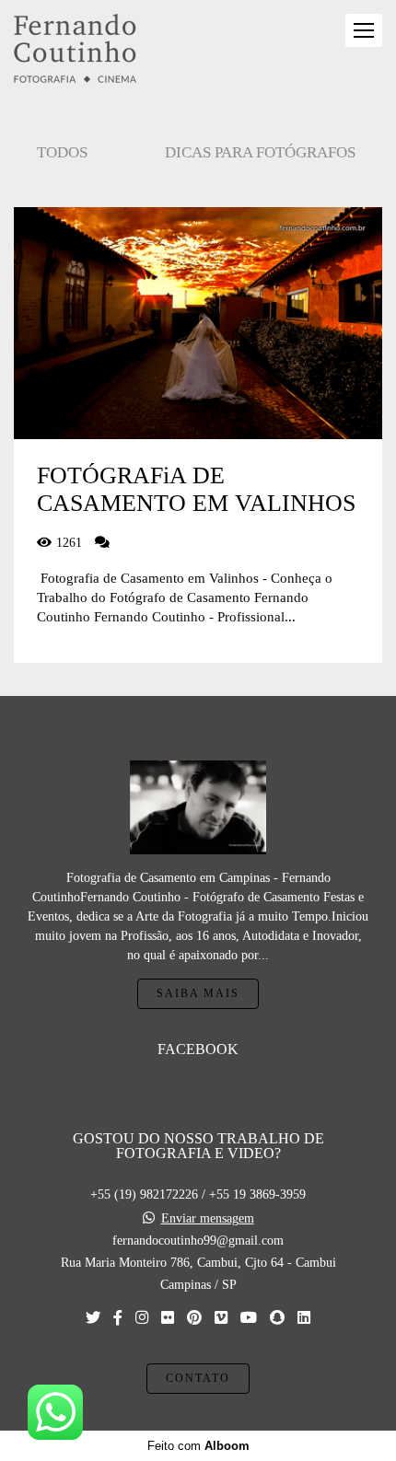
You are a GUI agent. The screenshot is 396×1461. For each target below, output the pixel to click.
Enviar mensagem (207, 1218)
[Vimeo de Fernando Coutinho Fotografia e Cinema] (221, 1318)
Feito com (198, 1446)
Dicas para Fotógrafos (260, 152)
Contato (198, 1379)
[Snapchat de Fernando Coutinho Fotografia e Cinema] (277, 1318)
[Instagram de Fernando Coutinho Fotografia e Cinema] (141, 1318)
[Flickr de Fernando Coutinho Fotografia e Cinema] (167, 1318)
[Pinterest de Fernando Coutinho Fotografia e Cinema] (194, 1318)
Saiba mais (198, 994)
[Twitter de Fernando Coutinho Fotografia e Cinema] (93, 1318)
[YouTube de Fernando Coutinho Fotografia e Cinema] (248, 1318)
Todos (62, 152)
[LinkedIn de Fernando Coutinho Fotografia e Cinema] (303, 1318)
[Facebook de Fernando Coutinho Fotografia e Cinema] (117, 1318)
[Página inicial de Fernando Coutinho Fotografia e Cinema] (75, 50)
